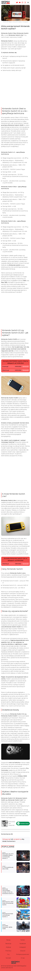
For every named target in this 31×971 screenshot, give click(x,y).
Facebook (23, 943)
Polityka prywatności (22, 954)
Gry (8, 954)
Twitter (22, 940)
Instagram (22, 947)
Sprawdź (26, 366)
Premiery (8, 950)
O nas (22, 958)
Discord (22, 950)
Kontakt (8, 958)
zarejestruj (17, 839)
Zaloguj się (6, 839)
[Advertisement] (15, 89)
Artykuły (8, 947)
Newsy (8, 940)
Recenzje (8, 943)
